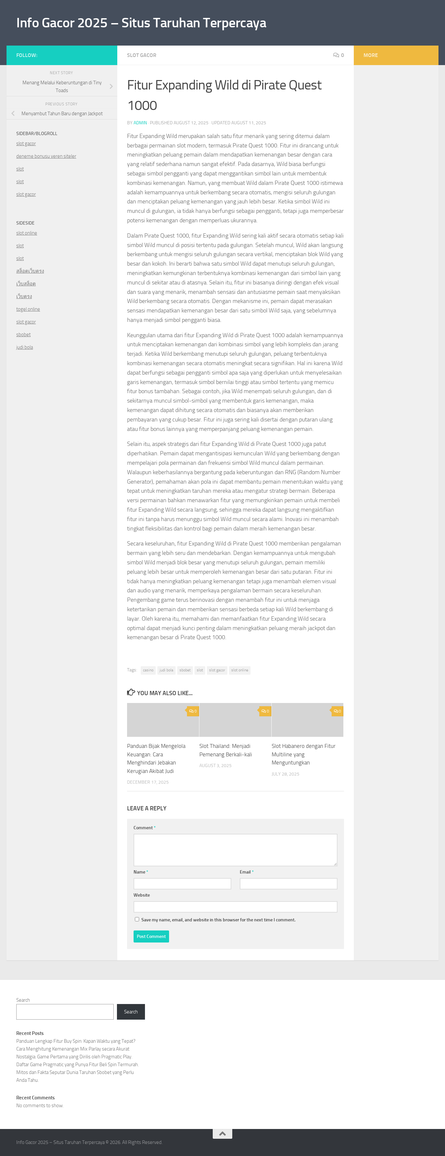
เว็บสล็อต (26, 284)
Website (142, 895)
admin (140, 123)
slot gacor (217, 670)
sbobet (185, 670)
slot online (239, 670)
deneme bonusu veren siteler (46, 156)
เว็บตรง (24, 296)
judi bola (166, 670)
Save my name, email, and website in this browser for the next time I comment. (218, 920)
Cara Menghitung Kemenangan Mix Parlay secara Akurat (72, 1049)
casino (148, 670)
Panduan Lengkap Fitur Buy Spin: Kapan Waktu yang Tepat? (76, 1041)
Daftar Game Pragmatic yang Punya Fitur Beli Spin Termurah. (77, 1064)
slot (200, 670)
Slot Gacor (141, 55)
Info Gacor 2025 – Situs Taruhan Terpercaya (141, 23)
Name (141, 872)
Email (247, 872)
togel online (28, 309)
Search (23, 1000)
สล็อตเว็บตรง (30, 271)
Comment (145, 828)
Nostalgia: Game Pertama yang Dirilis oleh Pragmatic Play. (74, 1057)
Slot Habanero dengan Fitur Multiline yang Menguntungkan (304, 754)
